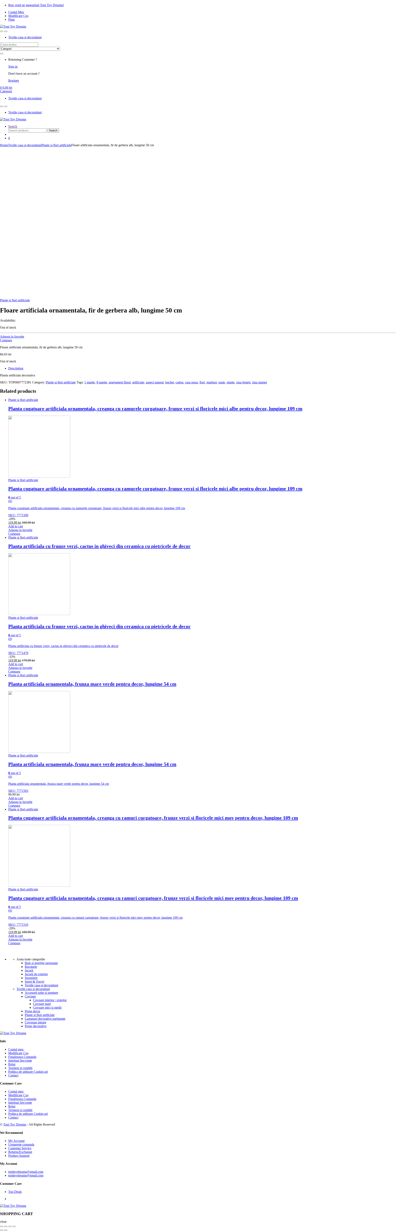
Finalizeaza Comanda (22, 1057)
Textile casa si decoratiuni (25, 37)
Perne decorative (35, 1026)
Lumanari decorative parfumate (45, 1018)
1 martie (89, 382)
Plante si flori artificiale (56, 145)
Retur (11, 1064)
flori (202, 382)
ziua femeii (243, 382)
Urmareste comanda (21, 1144)
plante (231, 382)
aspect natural (155, 382)
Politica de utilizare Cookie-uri (28, 1071)
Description (15, 368)
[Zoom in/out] (14, 1226)
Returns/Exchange (20, 1152)
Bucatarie (31, 966)
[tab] (202, 368)
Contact (13, 1075)
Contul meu (16, 1049)
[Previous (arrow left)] (1, 1230)
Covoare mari (42, 1004)
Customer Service (19, 1148)
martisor (211, 382)
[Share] (5, 1226)
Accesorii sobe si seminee (41, 992)
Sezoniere (31, 978)
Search (12, 126)
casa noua (191, 382)
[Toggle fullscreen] (10, 1226)
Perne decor (32, 1011)
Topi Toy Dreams (14, 1124)
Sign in (13, 66)
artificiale (138, 382)
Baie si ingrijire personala (41, 963)
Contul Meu (16, 12)
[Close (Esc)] (1, 1226)
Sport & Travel (34, 981)
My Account (16, 1141)
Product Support (18, 1155)
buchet (169, 382)
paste (221, 382)
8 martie (102, 382)
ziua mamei (259, 382)
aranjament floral (120, 382)
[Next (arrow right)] (5, 1230)
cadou (179, 382)
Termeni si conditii (20, 1068)
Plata (11, 19)
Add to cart (15, 526)
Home (4, 145)
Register (13, 80)
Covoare (30, 996)
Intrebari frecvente (20, 1060)
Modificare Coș (18, 16)
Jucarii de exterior (36, 974)
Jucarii (29, 970)
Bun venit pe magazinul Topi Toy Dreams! (36, 5)
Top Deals (15, 1191)
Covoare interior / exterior (50, 1000)
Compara (6, 340)
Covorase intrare (35, 1022)
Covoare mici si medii (47, 1007)
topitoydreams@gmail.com (25, 1171)
